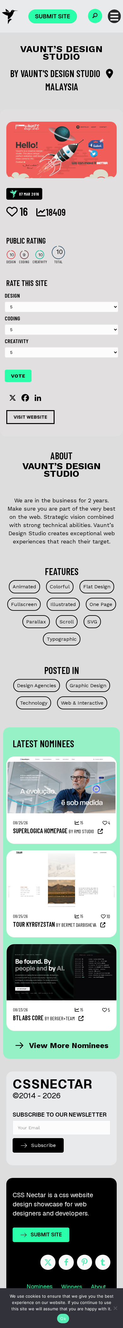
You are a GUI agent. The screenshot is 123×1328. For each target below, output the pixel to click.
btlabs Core (28, 1018)
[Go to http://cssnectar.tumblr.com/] (102, 1262)
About (98, 1286)
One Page (101, 604)
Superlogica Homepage (40, 830)
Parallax (36, 622)
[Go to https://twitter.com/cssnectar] (48, 1262)
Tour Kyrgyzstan (34, 924)
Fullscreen (24, 604)
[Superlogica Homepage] (61, 759)
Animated (24, 587)
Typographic (62, 639)
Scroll (67, 622)
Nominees (39, 1286)
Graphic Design (88, 685)
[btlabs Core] (61, 947)
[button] (95, 16)
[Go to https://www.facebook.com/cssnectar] (66, 1262)
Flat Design (96, 587)
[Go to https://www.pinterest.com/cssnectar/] (84, 1262)
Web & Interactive (82, 703)
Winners (71, 1286)
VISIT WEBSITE (30, 417)
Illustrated (63, 604)
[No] (115, 1308)
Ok (63, 1318)
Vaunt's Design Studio (61, 73)
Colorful (60, 587)
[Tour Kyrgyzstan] (61, 853)
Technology (33, 703)
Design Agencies (36, 685)
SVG (92, 622)
